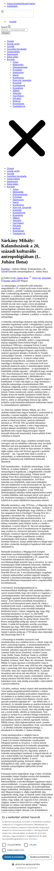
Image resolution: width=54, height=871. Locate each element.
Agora (15, 62)
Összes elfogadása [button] (14, 857)
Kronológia (18, 88)
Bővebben (33, 839)
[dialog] (27, 842)
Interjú (16, 75)
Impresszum (12, 54)
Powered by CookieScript (27, 868)
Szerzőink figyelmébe (17, 49)
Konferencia (18, 77)
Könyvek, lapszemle (22, 80)
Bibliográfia (18, 64)
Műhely (16, 90)
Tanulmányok (19, 106)
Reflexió (16, 101)
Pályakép (17, 98)
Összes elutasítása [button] (39, 857)
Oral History (18, 96)
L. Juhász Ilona (21, 278)
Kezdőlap (5, 269)
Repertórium (18, 103)
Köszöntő (17, 83)
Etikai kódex (12, 57)
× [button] (51, 816)
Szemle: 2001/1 (10, 281)
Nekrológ (17, 93)
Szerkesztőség (13, 51)
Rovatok (11, 59)
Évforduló (17, 70)
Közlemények (19, 85)
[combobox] (14, 29)
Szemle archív (13, 44)
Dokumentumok (20, 67)
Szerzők (10, 46)
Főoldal (10, 41)
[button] (27, 137)
